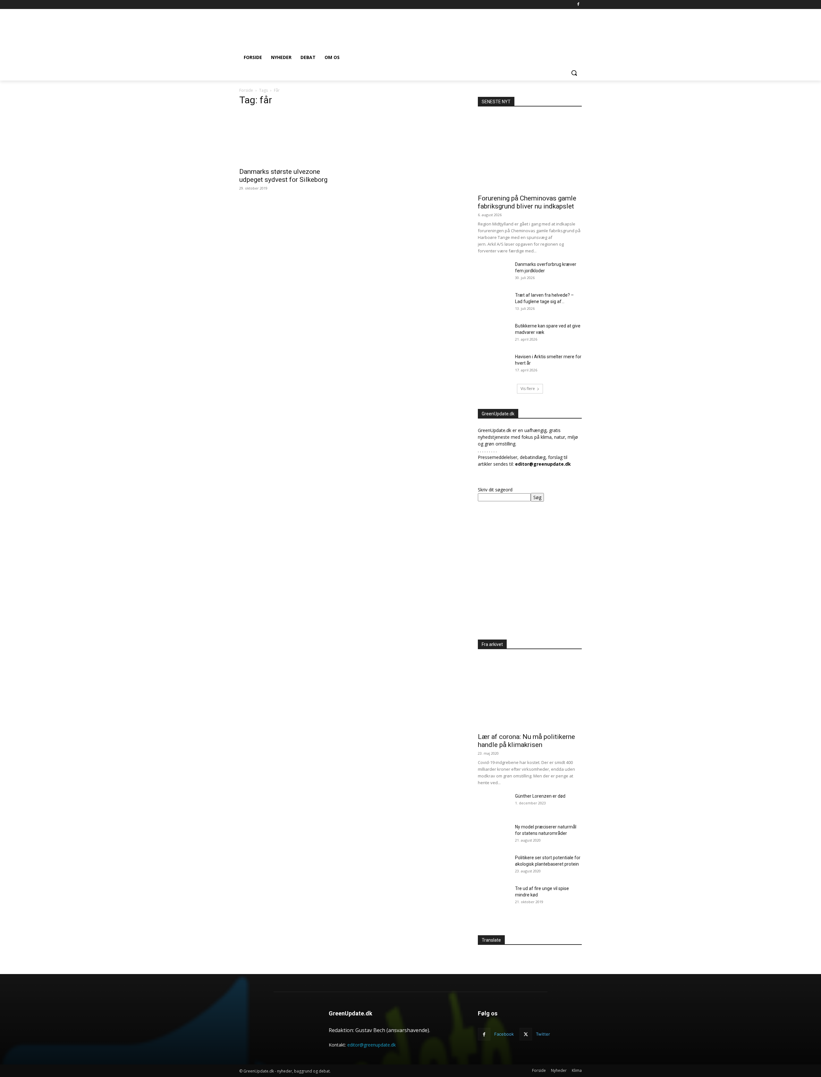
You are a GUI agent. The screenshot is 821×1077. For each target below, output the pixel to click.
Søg (537, 497)
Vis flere (528, 388)
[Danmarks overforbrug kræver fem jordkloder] (494, 272)
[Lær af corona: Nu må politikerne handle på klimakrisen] (530, 691)
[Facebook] (578, 4)
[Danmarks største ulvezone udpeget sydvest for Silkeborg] (291, 138)
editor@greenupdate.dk (371, 1045)
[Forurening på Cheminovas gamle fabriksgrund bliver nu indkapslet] (530, 152)
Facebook (504, 1034)
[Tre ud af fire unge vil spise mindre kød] (494, 896)
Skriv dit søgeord (495, 490)
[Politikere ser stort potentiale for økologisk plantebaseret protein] (494, 865)
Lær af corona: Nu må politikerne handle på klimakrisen (526, 741)
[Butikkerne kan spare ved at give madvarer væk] (494, 334)
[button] (574, 73)
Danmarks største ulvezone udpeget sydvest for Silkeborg (283, 175)
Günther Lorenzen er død (540, 796)
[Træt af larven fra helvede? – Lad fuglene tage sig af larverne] (494, 303)
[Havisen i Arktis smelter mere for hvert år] (494, 364)
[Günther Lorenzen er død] (494, 804)
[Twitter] (526, 1034)
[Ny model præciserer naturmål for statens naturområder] (494, 835)
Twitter (543, 1034)
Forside (246, 90)
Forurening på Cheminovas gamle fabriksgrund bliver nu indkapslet (527, 202)
